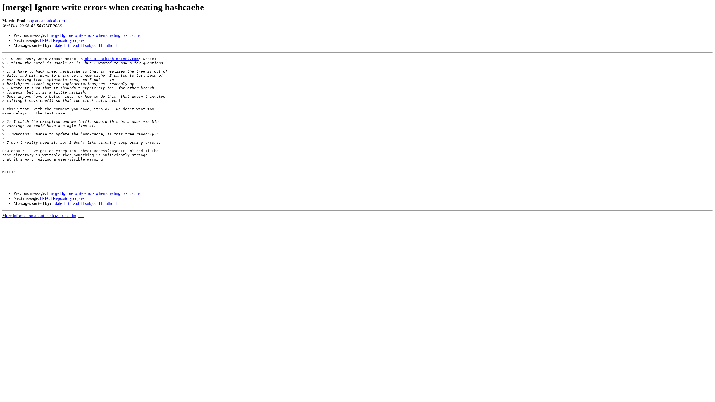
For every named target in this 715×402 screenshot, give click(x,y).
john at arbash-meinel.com (111, 59)
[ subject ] (91, 45)
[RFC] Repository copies (62, 40)
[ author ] (109, 45)
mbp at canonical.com (45, 20)
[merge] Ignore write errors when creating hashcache (93, 35)
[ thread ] (74, 45)
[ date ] (58, 45)
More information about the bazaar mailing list (43, 215)
